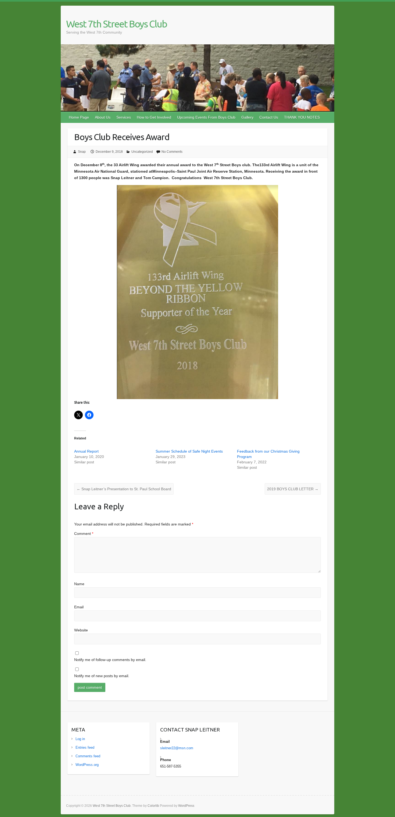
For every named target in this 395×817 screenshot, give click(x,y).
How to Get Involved (154, 117)
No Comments (171, 152)
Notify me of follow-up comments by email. (110, 660)
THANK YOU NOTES (302, 117)
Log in (80, 739)
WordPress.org (87, 765)
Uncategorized (142, 152)
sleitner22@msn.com (176, 748)
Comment (83, 533)
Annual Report (86, 451)
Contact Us (268, 117)
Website (81, 630)
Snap (82, 152)
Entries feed (85, 747)
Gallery (247, 117)
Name (79, 584)
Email (79, 607)
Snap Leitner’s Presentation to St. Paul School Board (124, 489)
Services (123, 117)
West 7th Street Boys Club (116, 23)
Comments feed (88, 756)
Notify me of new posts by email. (101, 676)
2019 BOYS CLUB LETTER (292, 489)
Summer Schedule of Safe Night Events (189, 451)
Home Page (79, 117)
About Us (102, 117)
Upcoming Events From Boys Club (206, 117)
